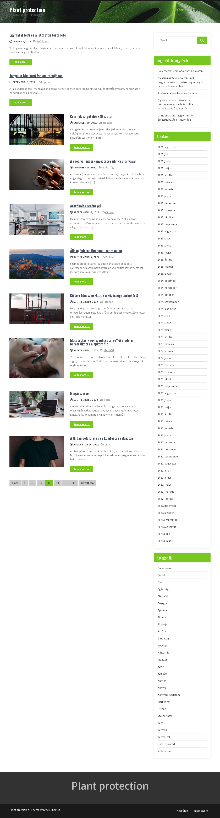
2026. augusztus (167, 147)
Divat (108, 444)
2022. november (167, 449)
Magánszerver (80, 393)
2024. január (165, 358)
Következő (87, 483)
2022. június (164, 477)
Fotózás (162, 631)
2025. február (165, 266)
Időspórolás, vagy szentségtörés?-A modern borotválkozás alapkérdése (101, 342)
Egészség (108, 167)
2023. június (164, 400)
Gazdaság (163, 638)
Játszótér (163, 673)
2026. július (164, 154)
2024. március (166, 344)
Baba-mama (165, 568)
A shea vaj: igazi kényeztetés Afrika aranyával (103, 161)
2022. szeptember (168, 456)
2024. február (165, 351)
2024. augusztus (167, 309)
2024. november (167, 288)
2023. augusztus (167, 393)
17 (74, 483)
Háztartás (163, 652)
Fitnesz (108, 302)
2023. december (167, 365)
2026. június (164, 161)
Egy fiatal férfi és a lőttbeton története (37, 35)
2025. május (164, 252)
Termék (162, 730)
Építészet (43, 41)
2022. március (166, 491)
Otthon (109, 212)
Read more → (21, 62)
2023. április (165, 414)
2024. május (164, 330)
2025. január (165, 273)
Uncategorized (166, 744)
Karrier (162, 680)
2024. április (165, 337)
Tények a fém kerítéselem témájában (36, 75)
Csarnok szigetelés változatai (91, 116)
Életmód (109, 350)
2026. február (165, 189)
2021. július (164, 534)
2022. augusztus (167, 463)
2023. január (165, 435)
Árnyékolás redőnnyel (85, 205)
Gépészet (163, 645)
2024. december (167, 281)
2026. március (166, 182)
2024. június (164, 323)
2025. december (167, 203)
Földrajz (162, 624)
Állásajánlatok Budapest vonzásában (96, 250)
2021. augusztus (167, 527)
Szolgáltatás (165, 716)
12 (40, 483)
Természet (164, 737)
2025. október (166, 217)
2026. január (165, 196)
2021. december (167, 506)
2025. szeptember (168, 224)
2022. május (165, 484)
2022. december (167, 442)
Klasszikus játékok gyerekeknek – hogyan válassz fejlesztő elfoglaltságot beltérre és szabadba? (180, 82)
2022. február (165, 499)
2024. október (166, 295)
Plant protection (27, 10)
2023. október (166, 379)
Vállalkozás (164, 751)
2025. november (167, 210)
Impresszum (200, 10)
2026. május (164, 168)
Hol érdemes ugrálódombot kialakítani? (181, 71)
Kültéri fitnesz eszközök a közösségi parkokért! (104, 295)
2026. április (165, 175)
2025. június (164, 245)
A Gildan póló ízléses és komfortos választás (101, 438)
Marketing (164, 702)
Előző (15, 483)
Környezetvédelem (169, 695)
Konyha (162, 688)
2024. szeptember (168, 302)
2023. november (167, 372)
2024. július (164, 316)
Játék (161, 666)
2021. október (166, 513)
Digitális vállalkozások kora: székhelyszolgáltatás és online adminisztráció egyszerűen (176, 104)
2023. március (166, 421)
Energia (162, 603)
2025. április (165, 259)
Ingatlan (46, 82)
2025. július (164, 238)
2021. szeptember (168, 520)
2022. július (164, 470)
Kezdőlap (179, 10)
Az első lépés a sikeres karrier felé (177, 93)
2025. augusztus (167, 231)
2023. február (165, 428)
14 (57, 483)
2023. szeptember (168, 386)
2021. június (164, 541)
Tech (107, 400)
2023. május (164, 407)
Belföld (109, 257)
